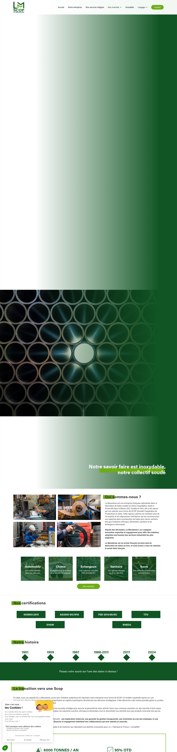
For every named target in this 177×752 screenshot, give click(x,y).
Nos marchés (88, 586)
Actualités (129, 7)
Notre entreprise (75, 7)
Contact (157, 7)
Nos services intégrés (95, 7)
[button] (115, 7)
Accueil (61, 7)
